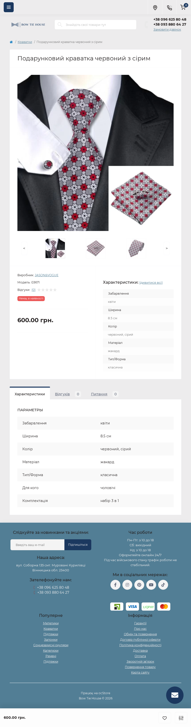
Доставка (140, 650)
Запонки (50, 639)
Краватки (25, 42)
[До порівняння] (181, 717)
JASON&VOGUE (46, 275)
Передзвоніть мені (51, 599)
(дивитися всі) (151, 282)
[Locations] (155, 7)
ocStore (104, 693)
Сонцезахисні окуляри (50, 645)
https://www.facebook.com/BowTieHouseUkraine (115, 585)
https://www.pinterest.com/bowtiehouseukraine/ (139, 585)
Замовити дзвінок (167, 29)
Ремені (51, 656)
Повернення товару (140, 667)
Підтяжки (51, 634)
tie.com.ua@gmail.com (140, 596)
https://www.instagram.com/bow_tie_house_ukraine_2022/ (127, 585)
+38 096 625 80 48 (169, 19)
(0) (34, 290)
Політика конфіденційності (140, 645)
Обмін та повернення (140, 634)
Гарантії (140, 623)
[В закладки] (164, 717)
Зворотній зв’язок (140, 661)
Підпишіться (78, 544)
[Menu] (9, 7)
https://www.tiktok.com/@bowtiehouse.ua (163, 585)
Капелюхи (50, 650)
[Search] (59, 25)
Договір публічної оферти (140, 639)
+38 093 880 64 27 (169, 24)
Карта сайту (140, 672)
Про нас (140, 629)
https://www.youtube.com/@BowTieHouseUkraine (151, 585)
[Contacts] (169, 7)
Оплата (140, 656)
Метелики (51, 623)
